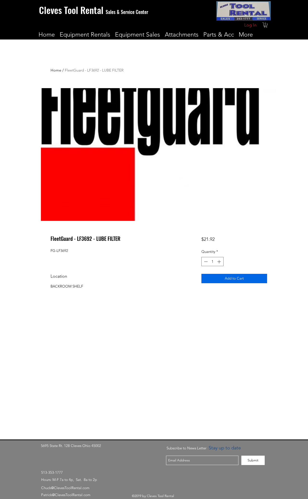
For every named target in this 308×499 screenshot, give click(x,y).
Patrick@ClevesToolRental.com (65, 494)
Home (56, 70)
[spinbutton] (212, 261)
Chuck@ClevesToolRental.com (65, 488)
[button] (266, 24)
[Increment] (219, 261)
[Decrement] (205, 261)
